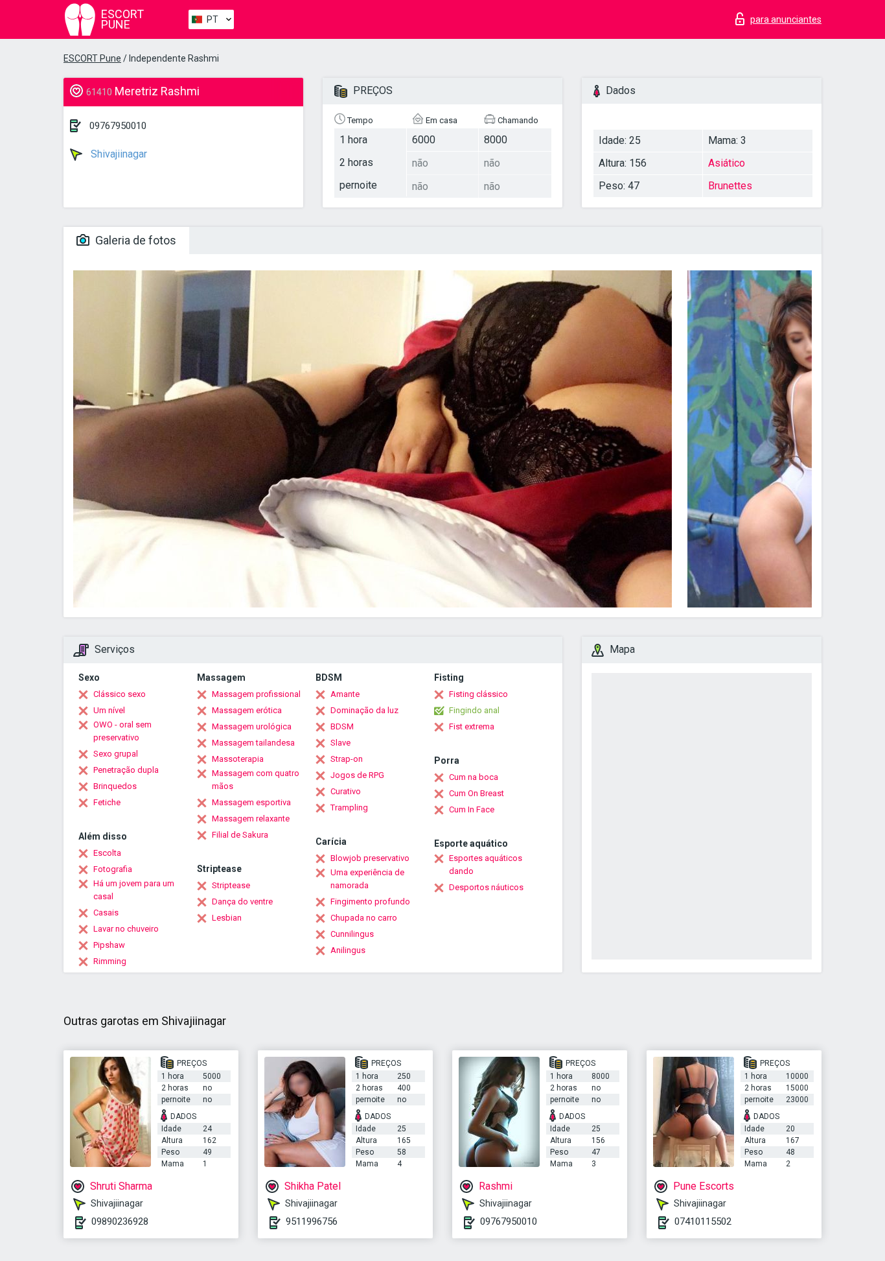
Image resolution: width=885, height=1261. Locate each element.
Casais (106, 912)
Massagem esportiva (251, 802)
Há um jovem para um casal (133, 889)
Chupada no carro (363, 918)
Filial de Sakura (240, 835)
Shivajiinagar (117, 154)
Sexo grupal (115, 754)
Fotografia (112, 869)
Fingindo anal (474, 710)
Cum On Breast (476, 793)
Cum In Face (471, 809)
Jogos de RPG (357, 775)
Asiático (726, 163)
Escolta (107, 853)
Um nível (109, 710)
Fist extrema (471, 726)
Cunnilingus (352, 934)
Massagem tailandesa (253, 743)
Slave (340, 743)
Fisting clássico (478, 694)
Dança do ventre (242, 901)
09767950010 (117, 126)
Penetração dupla (126, 770)
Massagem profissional (256, 694)
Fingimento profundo (370, 901)
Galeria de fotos (134, 240)
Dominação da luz (364, 710)
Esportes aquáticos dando (485, 864)
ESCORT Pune (92, 58)
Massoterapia (238, 759)
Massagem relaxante (251, 818)
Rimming (109, 961)
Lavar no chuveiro (126, 929)
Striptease (231, 885)
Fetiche (107, 802)
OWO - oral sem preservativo (122, 731)
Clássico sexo (119, 694)
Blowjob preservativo (369, 858)
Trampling (349, 807)
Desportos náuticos (486, 887)
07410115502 (702, 1221)
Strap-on (346, 759)
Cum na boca (473, 777)
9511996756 (312, 1221)
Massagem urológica (252, 726)
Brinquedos (115, 786)
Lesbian (227, 918)
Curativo (345, 791)
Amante (345, 694)
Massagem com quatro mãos (255, 779)
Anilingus (347, 950)
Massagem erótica (247, 710)
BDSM (342, 726)
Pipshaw (109, 945)
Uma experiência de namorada (367, 878)
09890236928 (119, 1221)
